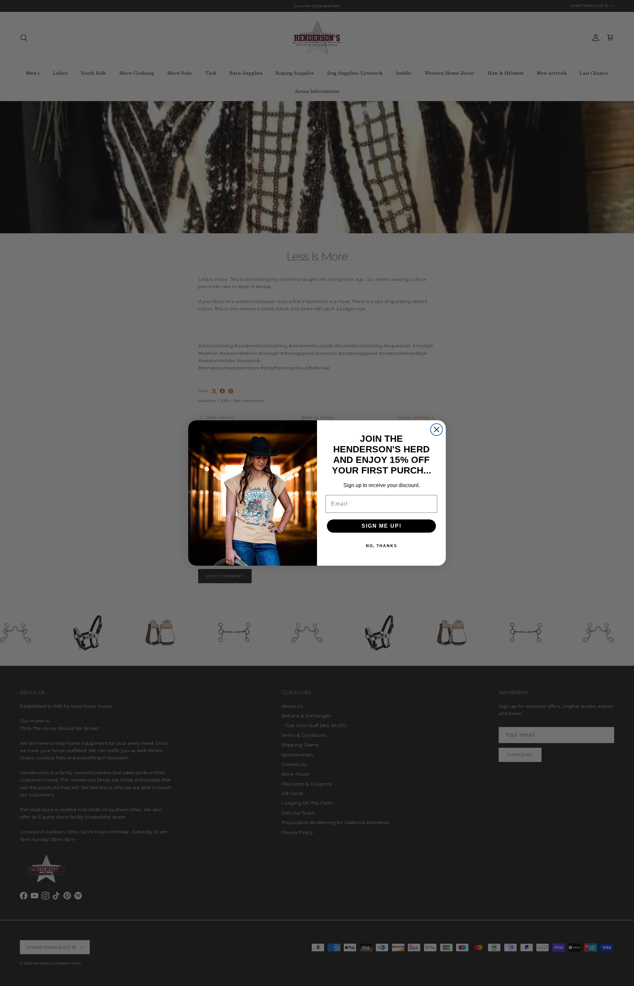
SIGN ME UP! (382, 526)
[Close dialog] (436, 430)
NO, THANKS (381, 546)
